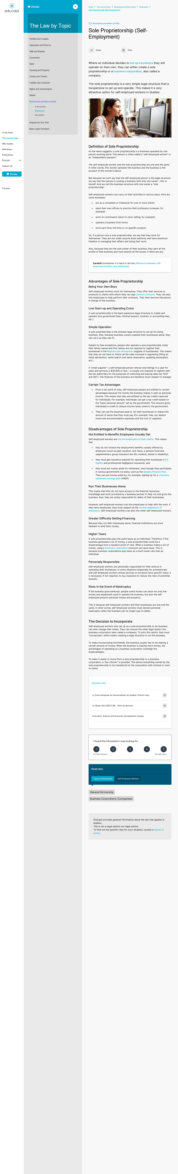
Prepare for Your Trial (39, 122)
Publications (7, 155)
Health (32, 95)
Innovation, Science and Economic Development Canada (118, 716)
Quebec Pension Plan (155, 471)
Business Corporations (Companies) (111, 798)
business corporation (128, 71)
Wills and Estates (37, 51)
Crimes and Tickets (38, 76)
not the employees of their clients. (136, 439)
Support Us (7, 166)
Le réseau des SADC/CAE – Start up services (112, 705)
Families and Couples (39, 39)
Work (31, 64)
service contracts (145, 294)
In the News (7, 132)
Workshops (7, 149)
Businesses (39, 111)
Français (6, 188)
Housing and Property (39, 70)
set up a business (141, 63)
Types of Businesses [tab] (102, 778)
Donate (13, 174)
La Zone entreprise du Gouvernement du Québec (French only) (120, 695)
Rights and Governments (40, 89)
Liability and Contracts (39, 82)
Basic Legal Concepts (39, 129)
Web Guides (7, 143)
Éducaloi (6, 160)
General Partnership (101, 792)
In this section (40, 107)
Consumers (34, 57)
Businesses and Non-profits (42, 101)
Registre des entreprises (120, 351)
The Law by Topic (10, 138)
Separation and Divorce (40, 45)
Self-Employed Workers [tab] (128, 778)
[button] (75, 6)
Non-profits (39, 115)
